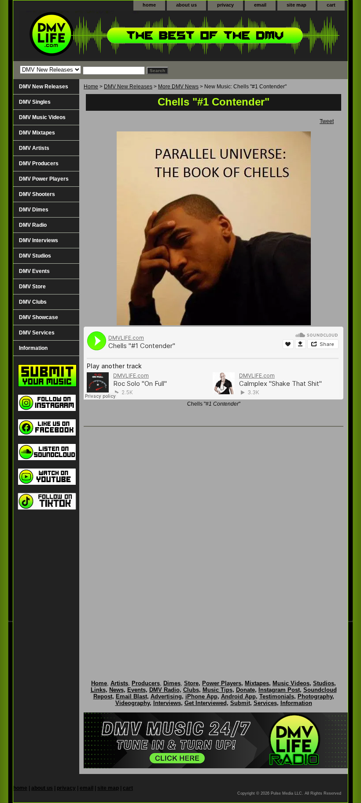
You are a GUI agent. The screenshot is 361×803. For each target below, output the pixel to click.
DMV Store (32, 286)
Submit (240, 703)
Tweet (327, 121)
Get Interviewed (205, 703)
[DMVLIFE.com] (123, 36)
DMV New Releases (128, 87)
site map (296, 4)
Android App (238, 696)
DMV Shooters (37, 194)
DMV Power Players (44, 179)
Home (91, 87)
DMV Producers (39, 163)
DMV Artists (34, 148)
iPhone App (201, 696)
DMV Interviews (38, 240)
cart (331, 4)
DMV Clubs (33, 302)
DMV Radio (33, 225)
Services (265, 703)
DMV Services (37, 333)
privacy (225, 4)
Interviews (167, 703)
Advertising (166, 696)
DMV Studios (35, 256)
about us (186, 4)
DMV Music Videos (42, 117)
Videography (132, 703)
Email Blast (131, 696)
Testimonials (276, 696)
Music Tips (217, 690)
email (260, 4)
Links (98, 690)
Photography (315, 696)
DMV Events (34, 271)
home (149, 4)
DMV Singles (35, 102)
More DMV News (178, 87)
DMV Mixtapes (37, 133)
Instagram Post (279, 690)
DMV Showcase (38, 317)
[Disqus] (213, 544)
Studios (323, 683)
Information (33, 348)
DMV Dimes (33, 210)
